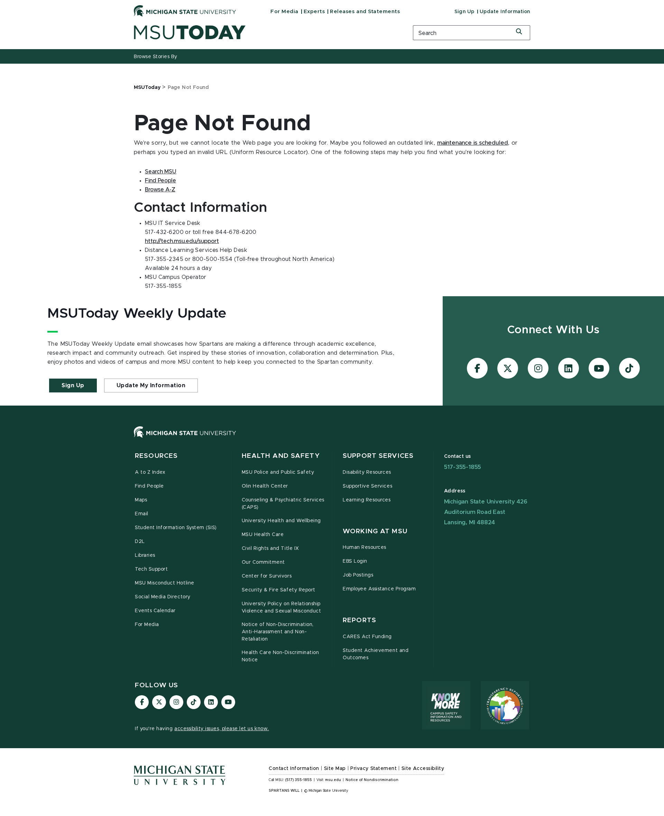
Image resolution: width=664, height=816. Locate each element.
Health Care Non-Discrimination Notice (280, 656)
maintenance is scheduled (472, 143)
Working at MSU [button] (375, 531)
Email (141, 513)
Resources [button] (156, 456)
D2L (140, 541)
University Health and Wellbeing (281, 520)
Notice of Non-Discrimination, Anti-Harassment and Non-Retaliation (278, 632)
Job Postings (358, 575)
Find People (160, 180)
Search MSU (160, 171)
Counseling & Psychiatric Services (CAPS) (283, 504)
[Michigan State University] (185, 10)
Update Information (505, 11)
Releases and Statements (365, 11)
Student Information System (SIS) (176, 527)
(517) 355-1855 (298, 780)
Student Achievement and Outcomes (375, 654)
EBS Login (355, 561)
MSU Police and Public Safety (278, 472)
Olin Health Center (265, 486)
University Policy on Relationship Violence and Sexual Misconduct (281, 607)
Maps (141, 500)
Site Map (335, 768)
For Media (284, 11)
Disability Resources (367, 472)
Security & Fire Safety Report (278, 590)
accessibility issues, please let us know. (221, 728)
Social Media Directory (163, 597)
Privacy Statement (373, 768)
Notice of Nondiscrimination (371, 780)
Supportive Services (367, 486)
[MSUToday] (264, 32)
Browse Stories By (155, 56)
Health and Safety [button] (281, 456)
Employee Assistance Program (379, 589)
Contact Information (294, 768)
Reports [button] (359, 620)
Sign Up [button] (73, 385)
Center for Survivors (267, 576)
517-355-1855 (462, 467)
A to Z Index (150, 472)
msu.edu (333, 780)
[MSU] (332, 439)
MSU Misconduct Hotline (164, 583)
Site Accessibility (423, 768)
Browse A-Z (160, 189)
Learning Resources (367, 500)
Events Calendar (155, 610)
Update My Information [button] (151, 385)
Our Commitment (263, 562)
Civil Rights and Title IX (270, 548)
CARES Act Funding (367, 636)
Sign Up (464, 11)
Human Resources (364, 547)
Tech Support (151, 569)
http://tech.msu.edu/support (182, 241)
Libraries (145, 555)
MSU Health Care (263, 534)
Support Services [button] (378, 456)
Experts (314, 11)
